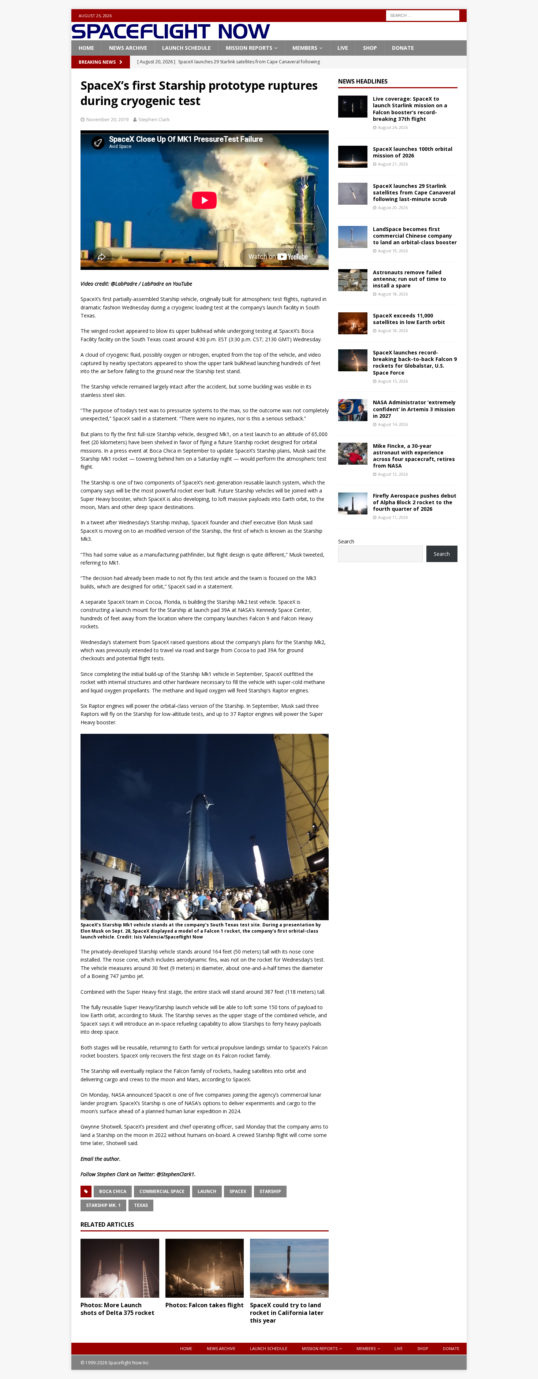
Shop (370, 47)
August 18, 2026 (393, 294)
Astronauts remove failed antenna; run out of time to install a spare (409, 279)
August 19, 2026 (393, 250)
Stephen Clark (154, 119)
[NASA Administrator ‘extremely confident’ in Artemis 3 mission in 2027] (352, 410)
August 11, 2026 (393, 517)
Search (346, 541)
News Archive (128, 47)
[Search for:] (422, 14)
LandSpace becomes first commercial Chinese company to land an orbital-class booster (415, 236)
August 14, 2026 (393, 424)
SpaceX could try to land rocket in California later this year (287, 1312)
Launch (207, 1191)
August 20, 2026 (393, 207)
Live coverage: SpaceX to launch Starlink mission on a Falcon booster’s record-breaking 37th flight (410, 108)
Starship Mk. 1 (103, 1205)
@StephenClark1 (175, 1174)
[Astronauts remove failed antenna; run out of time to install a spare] (352, 280)
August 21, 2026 (393, 164)
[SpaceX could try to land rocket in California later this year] (289, 1268)
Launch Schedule (186, 47)
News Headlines (363, 81)
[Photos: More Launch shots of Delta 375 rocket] (120, 1268)
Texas (141, 1205)
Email (87, 1158)
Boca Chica (112, 1191)
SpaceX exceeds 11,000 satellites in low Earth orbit (409, 319)
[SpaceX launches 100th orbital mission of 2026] (352, 157)
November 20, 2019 (107, 119)
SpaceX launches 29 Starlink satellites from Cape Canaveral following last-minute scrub (414, 192)
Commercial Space (161, 1191)
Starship (270, 1191)
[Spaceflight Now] (170, 36)
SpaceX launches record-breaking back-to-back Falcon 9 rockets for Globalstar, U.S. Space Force (415, 362)
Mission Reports (249, 47)
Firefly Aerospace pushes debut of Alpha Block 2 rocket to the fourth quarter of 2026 (414, 502)
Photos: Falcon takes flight (204, 1305)
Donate (403, 47)
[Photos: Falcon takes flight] (204, 1268)
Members (304, 47)
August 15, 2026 (393, 381)
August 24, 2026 (393, 127)
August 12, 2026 (393, 474)
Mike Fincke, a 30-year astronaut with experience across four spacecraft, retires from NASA (414, 455)
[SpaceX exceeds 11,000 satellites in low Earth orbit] (352, 323)
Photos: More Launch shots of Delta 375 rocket (117, 1309)
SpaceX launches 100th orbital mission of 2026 (412, 152)
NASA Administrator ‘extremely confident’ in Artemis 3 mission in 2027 (414, 409)
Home (86, 47)
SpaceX (237, 1191)
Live (342, 47)
